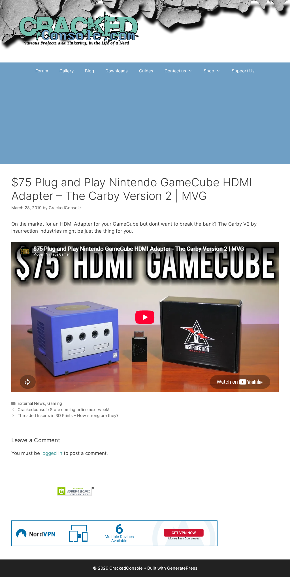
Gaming (54, 403)
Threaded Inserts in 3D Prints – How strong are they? (68, 415)
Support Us (243, 71)
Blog (89, 71)
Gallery (66, 71)
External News (31, 403)
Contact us (175, 71)
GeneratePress (182, 568)
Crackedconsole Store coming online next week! (63, 409)
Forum (41, 71)
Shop (209, 71)
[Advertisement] (145, 121)
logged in (51, 453)
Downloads (116, 71)
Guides (146, 71)
